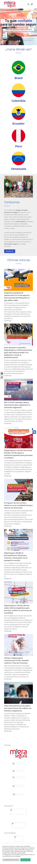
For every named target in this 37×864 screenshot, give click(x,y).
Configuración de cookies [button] (10, 860)
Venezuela (18, 169)
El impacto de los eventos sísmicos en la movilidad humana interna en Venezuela (18, 505)
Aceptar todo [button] (25, 860)
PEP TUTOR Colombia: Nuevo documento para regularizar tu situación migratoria (17, 405)
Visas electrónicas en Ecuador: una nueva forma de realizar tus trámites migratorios (17, 708)
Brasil (18, 78)
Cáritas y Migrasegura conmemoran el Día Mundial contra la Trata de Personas (16, 660)
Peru (18, 146)
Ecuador (18, 123)
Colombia (19, 101)
